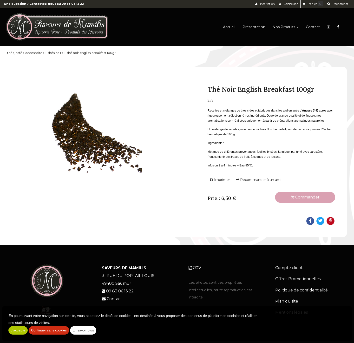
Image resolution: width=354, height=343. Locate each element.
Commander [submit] (307, 197)
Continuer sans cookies (49, 330)
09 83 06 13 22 (73, 4)
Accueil (229, 27)
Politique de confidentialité (301, 290)
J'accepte (18, 330)
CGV (196, 267)
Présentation (254, 27)
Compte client (289, 267)
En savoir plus (83, 330)
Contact (313, 27)
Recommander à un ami (260, 180)
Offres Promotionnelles (298, 279)
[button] (337, 4)
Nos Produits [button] (284, 27)
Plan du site (286, 301)
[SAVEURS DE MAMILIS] (57, 27)
